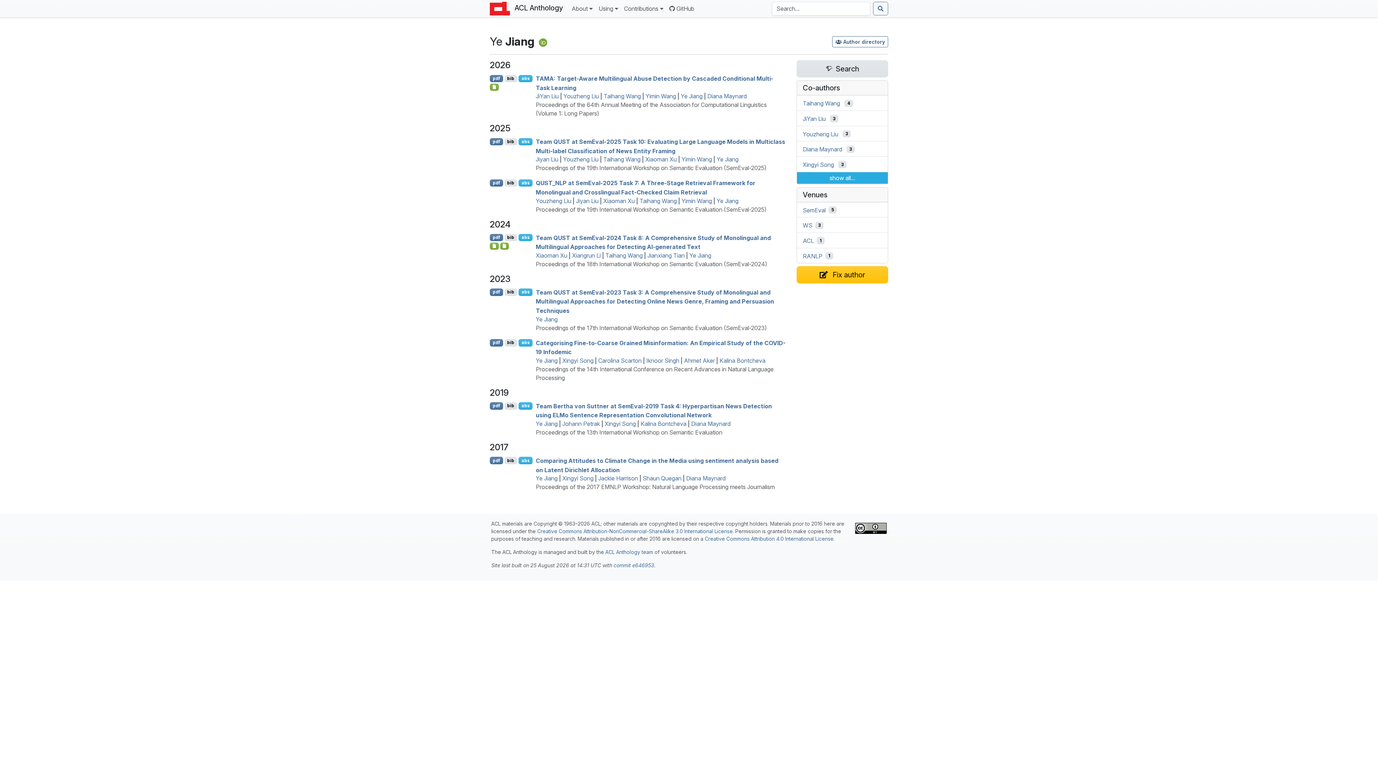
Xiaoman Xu (661, 159)
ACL (808, 240)
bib (510, 78)
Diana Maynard (727, 96)
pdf (496, 78)
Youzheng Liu (581, 96)
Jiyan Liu (547, 159)
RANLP (812, 255)
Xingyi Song (578, 360)
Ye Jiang (692, 96)
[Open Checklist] (494, 87)
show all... (842, 178)
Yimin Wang (661, 96)
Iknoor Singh (662, 360)
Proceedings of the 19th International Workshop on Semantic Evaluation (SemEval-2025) (651, 168)
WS (807, 225)
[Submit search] (880, 8)
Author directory (864, 42)
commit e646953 (634, 565)
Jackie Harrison (618, 478)
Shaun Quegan (662, 478)
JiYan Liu (547, 96)
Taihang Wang (622, 96)
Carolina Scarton (620, 360)
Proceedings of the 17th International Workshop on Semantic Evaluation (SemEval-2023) (651, 328)
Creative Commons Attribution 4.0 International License (769, 539)
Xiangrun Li (586, 255)
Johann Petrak (581, 423)
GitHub (685, 8)
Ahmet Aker (699, 360)
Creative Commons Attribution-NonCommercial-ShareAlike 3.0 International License (635, 531)
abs (525, 78)
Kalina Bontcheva (742, 360)
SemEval (814, 209)
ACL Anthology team (629, 552)
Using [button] (606, 8)
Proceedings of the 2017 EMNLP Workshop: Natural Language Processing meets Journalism (655, 486)
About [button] (580, 8)
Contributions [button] (641, 8)
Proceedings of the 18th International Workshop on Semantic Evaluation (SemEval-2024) (651, 264)
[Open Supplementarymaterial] (494, 246)
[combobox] (821, 8)
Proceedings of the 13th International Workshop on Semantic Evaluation (629, 432)
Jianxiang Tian (666, 255)
